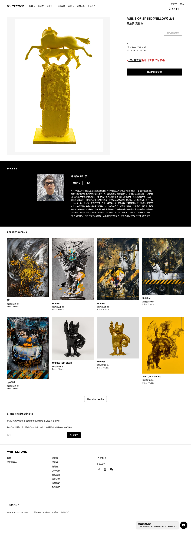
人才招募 (102, 458)
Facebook (98, 469)
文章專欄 (61, 6)
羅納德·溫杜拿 (135, 23)
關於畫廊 (56, 475)
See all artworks (95, 399)
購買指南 (46, 512)
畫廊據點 (81, 6)
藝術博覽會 (12, 462)
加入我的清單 (173, 32)
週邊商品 (56, 466)
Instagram (105, 469)
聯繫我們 (91, 6)
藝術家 (41, 6)
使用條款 (55, 512)
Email (9, 435)
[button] (175, 8)
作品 (88, 183)
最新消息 (56, 479)
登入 (182, 4)
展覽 (9, 458)
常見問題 (37, 512)
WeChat (111, 469)
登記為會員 (134, 60)
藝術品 (55, 462)
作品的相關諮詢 (154, 72)
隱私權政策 (65, 512)
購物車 (174, 4)
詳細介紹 (76, 183)
